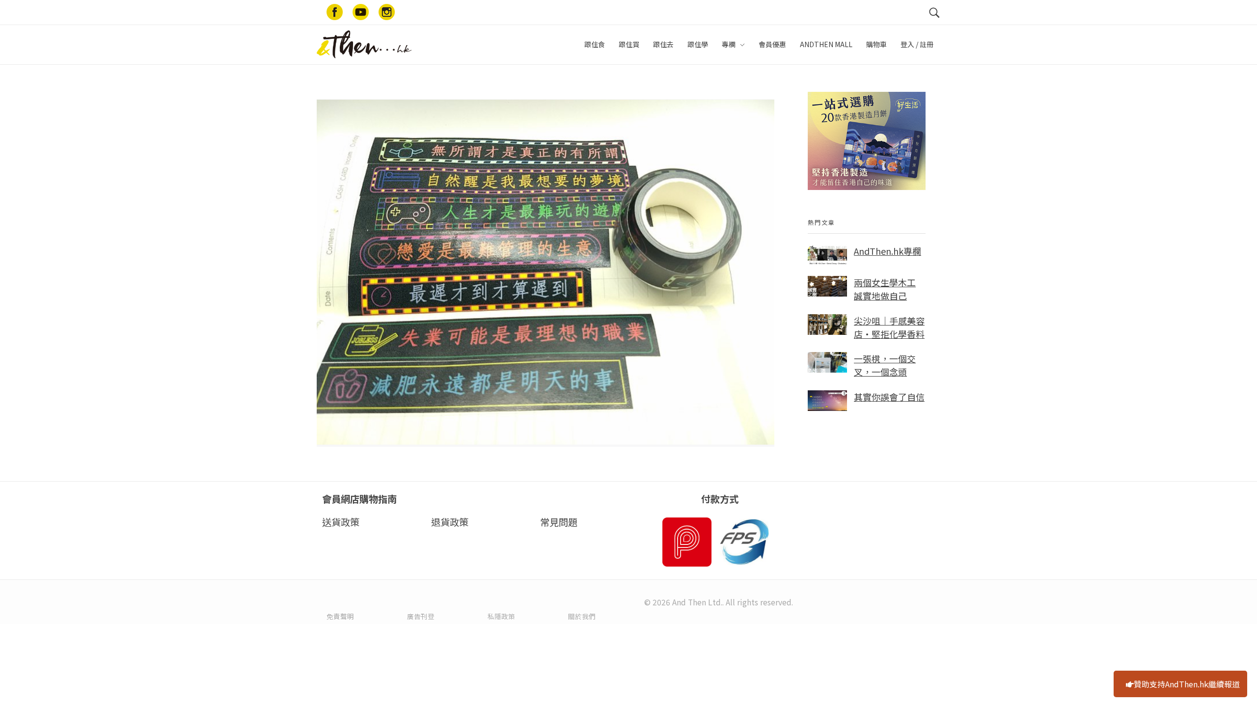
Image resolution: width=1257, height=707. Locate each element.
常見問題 (558, 522)
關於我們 (582, 616)
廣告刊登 (421, 616)
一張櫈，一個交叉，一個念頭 (885, 365)
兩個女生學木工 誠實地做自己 (885, 289)
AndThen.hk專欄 (887, 251)
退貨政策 (449, 522)
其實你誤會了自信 (889, 396)
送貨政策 (340, 522)
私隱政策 (501, 616)
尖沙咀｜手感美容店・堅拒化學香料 (889, 327)
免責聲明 (340, 616)
